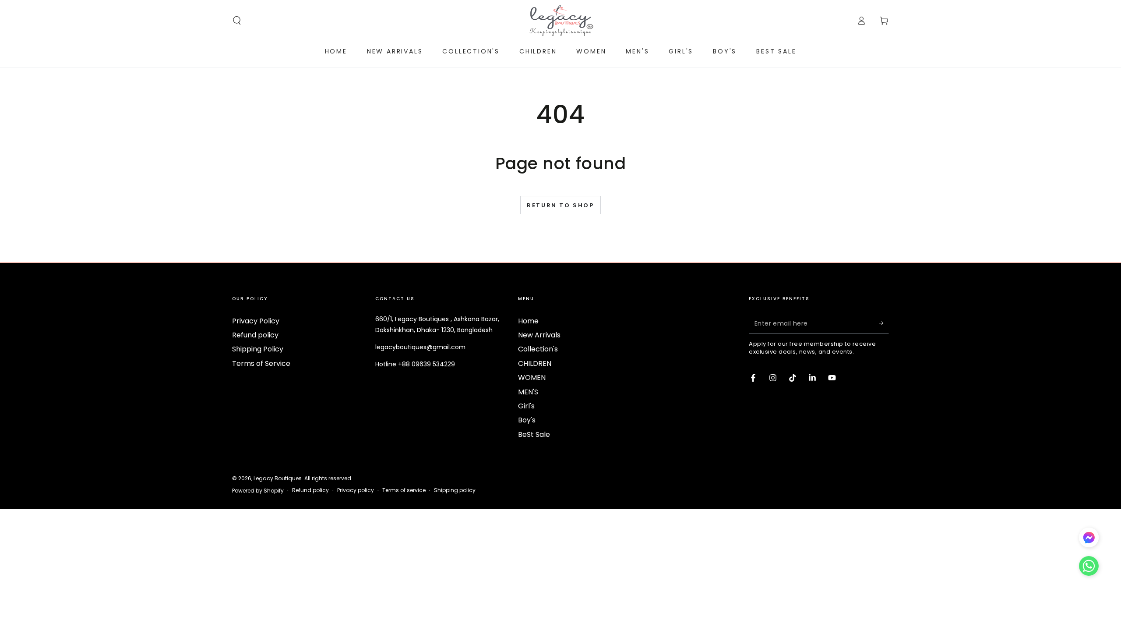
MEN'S (528, 392)
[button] (237, 20)
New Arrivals (539, 335)
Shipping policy (455, 490)
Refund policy (255, 335)
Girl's (526, 406)
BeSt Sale (534, 434)
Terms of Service (261, 363)
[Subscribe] (884, 323)
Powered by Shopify (258, 490)
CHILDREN (534, 363)
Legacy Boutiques (278, 478)
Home (528, 321)
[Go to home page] (560, 20)
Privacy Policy (255, 321)
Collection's (538, 349)
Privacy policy (355, 490)
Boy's (527, 420)
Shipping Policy (257, 349)
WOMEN (532, 377)
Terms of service (404, 490)
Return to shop (560, 205)
